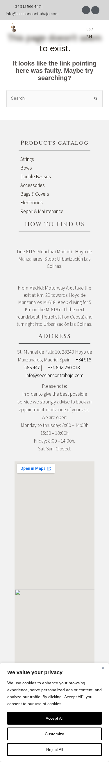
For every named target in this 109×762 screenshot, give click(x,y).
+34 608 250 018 (64, 367)
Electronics (31, 202)
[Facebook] (86, 10)
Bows (26, 168)
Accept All (54, 718)
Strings (27, 159)
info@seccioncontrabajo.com (32, 13)
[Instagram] (95, 10)
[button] (51, 33)
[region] (54, 712)
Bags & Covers (34, 194)
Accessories (32, 185)
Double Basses (35, 176)
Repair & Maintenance (41, 211)
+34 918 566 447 (27, 6)
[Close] (102, 667)
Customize (54, 734)
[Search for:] (54, 98)
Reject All (54, 749)
